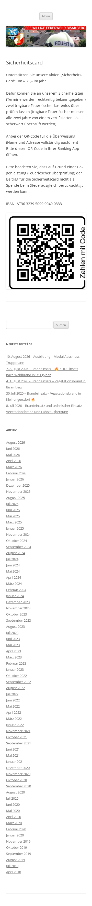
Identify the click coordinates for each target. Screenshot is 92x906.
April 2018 (13, 872)
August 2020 (15, 792)
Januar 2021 (15, 761)
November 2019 (18, 841)
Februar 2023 (16, 663)
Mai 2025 (13, 516)
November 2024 (18, 534)
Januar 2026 (15, 479)
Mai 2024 (13, 571)
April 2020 (13, 816)
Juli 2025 (12, 503)
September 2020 (18, 786)
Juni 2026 (13, 448)
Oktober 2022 (16, 675)
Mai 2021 (13, 755)
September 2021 (18, 743)
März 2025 (14, 522)
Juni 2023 (13, 638)
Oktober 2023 (16, 614)
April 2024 (13, 577)
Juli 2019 (12, 866)
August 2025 (15, 497)
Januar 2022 (15, 724)
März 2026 (14, 467)
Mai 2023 (13, 645)
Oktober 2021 (16, 737)
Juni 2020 (13, 804)
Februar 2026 (16, 473)
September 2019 (18, 853)
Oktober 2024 (16, 540)
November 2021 (18, 731)
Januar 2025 (15, 528)
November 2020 (18, 773)
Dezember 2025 (18, 485)
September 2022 (18, 681)
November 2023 (18, 608)
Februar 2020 (16, 829)
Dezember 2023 (18, 602)
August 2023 (15, 626)
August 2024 (15, 553)
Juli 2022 (12, 694)
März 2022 (14, 718)
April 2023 (13, 651)
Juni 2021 (13, 749)
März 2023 (14, 657)
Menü (46, 16)
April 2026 (13, 460)
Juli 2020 (12, 798)
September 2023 (18, 620)
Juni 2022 (13, 700)
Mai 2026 (13, 454)
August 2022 (15, 688)
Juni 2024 (13, 565)
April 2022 (13, 712)
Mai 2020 (13, 810)
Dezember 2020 (18, 767)
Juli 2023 (12, 632)
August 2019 (15, 859)
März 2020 (14, 823)
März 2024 (14, 583)
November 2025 (18, 491)
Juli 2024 (12, 559)
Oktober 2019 (16, 847)
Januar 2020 (15, 835)
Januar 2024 (15, 596)
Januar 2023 (15, 669)
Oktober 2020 (16, 780)
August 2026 (15, 442)
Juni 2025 (13, 510)
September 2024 (18, 546)
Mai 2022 (13, 706)
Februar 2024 (16, 589)
